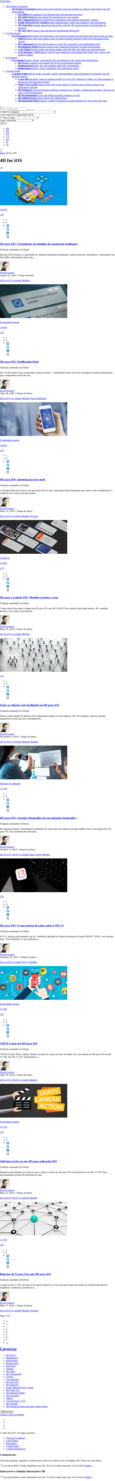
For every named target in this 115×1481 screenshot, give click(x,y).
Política (88, 1465)
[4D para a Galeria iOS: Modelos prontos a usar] (33, 553)
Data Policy (11, 1443)
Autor (3, 120)
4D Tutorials (12, 1403)
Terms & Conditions (15, 1438)
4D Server (11, 1355)
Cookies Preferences (15, 1449)
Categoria (4, 111)
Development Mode (15, 1393)
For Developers (13, 33)
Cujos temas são (7, 114)
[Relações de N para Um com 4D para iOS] (33, 1234)
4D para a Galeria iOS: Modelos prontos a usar (29, 597)
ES (7, 139)
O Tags (3, 117)
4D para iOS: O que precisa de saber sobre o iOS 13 (32, 925)
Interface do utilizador (10, 783)
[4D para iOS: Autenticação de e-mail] (33, 435)
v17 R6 (3, 788)
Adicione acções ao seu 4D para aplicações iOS (28, 1161)
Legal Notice (12, 1440)
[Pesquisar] (32, 109)
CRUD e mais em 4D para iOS (18, 1043)
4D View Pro (12, 1382)
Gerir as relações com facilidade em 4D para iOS (29, 705)
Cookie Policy (12, 1446)
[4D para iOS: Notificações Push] (33, 317)
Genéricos (5, 558)
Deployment (12, 1360)
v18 (2, 676)
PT (3, 123)
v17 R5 (3, 1127)
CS (7, 136)
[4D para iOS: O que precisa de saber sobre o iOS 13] (33, 891)
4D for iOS (5, 280)
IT (7, 142)
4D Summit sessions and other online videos (27, 1406)
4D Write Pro (12, 1385)
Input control (35, 854)
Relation (34, 741)
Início (2, 153)
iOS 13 (25, 962)
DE (7, 128)
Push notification (38, 398)
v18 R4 (3, 209)
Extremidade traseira (9, 322)
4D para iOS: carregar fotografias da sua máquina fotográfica (38, 817)
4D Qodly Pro (12, 1390)
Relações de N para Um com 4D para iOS (25, 1274)
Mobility (26, 280)
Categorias (8, 1349)
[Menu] (1, 150)
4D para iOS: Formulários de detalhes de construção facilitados (39, 243)
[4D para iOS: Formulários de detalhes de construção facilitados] (33, 204)
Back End (10, 1366)
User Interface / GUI (15, 1401)
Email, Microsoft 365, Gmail (19, 1387)
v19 (2, 214)
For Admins (11, 57)
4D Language (12, 1395)
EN (7, 134)
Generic (9, 1376)
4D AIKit (10, 1371)
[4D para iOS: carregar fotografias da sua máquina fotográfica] (33, 778)
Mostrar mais (7, 1412)
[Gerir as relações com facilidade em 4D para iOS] (33, 671)
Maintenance (12, 1358)
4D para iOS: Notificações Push (19, 361)
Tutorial (9, 1368)
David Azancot (7, 272)
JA (7, 145)
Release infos (12, 1363)
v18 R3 (3, 563)
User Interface (12, 1379)
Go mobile (16, 280)
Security (34, 516)
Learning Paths (13, 71)
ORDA (9, 1398)
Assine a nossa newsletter (12, 1414)
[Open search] (1, 106)
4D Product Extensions (17, 6)
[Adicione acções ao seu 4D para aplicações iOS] (33, 1116)
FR (7, 131)
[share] (6, 238)
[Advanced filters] (29, 109)
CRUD (14, 854)
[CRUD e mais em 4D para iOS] (33, 999)
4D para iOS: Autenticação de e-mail (22, 479)
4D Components (14, 1374)
